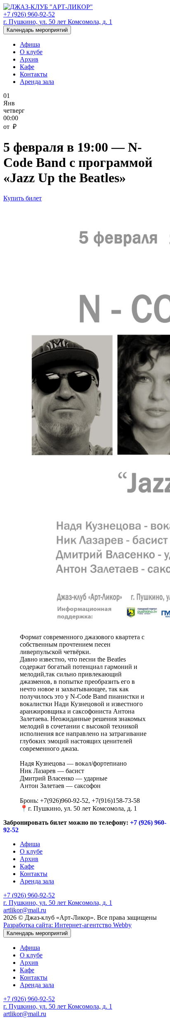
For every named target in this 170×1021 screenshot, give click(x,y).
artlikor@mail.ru (24, 910)
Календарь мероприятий (37, 30)
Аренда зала (37, 81)
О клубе (31, 51)
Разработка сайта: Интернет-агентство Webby (67, 924)
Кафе (27, 66)
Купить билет (22, 198)
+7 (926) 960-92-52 (29, 14)
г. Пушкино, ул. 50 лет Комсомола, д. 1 (57, 21)
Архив (29, 59)
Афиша (30, 44)
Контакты (33, 74)
